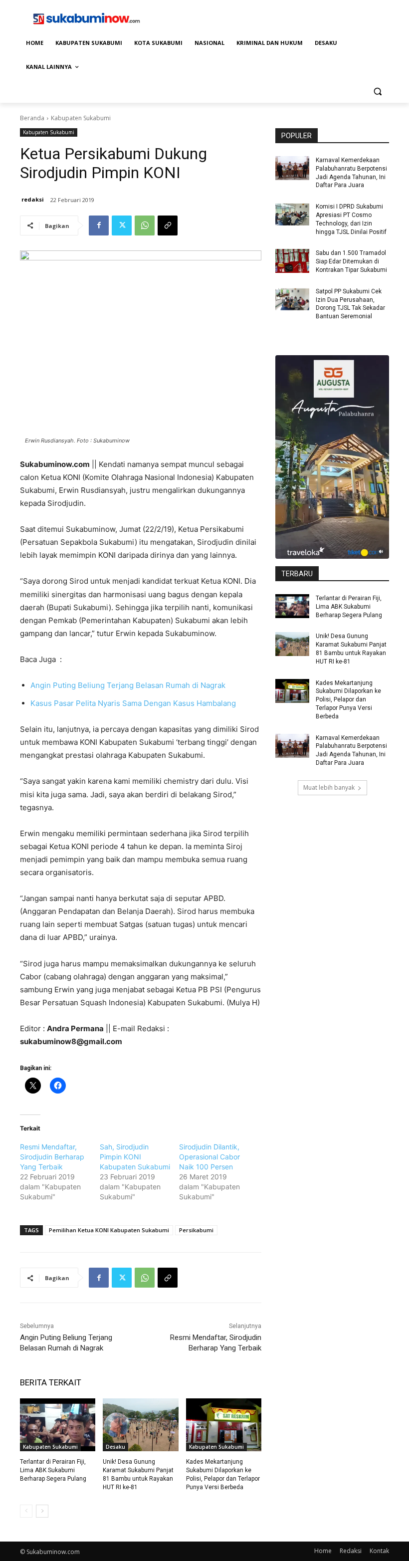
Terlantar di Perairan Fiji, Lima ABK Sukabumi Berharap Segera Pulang (53, 1470)
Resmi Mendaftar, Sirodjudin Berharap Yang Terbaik (52, 1156)
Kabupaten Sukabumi (81, 118)
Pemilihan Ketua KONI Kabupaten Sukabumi (109, 1230)
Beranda (32, 118)
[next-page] (42, 1511)
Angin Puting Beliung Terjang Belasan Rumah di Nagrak (127, 685)
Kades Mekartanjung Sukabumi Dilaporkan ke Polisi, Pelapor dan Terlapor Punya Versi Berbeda (348, 699)
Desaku (115, 1446)
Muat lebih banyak (329, 787)
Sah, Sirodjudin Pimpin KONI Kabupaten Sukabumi (135, 1156)
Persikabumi (196, 1230)
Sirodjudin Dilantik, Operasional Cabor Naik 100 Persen (209, 1156)
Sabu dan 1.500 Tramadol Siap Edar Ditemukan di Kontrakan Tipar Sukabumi (351, 261)
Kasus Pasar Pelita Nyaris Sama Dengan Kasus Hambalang (133, 703)
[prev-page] (26, 1511)
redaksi (32, 199)
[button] (377, 91)
